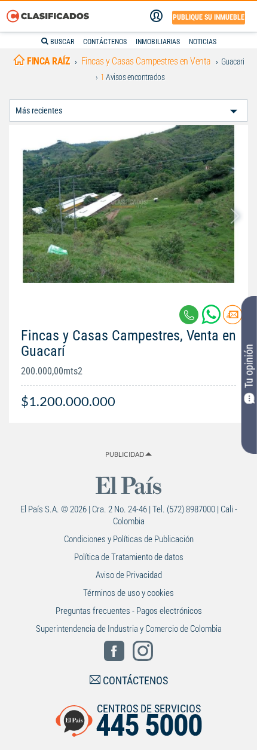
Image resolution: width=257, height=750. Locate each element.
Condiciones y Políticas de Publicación (129, 539)
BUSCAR (61, 42)
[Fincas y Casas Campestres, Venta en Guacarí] (128, 204)
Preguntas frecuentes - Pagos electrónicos (129, 610)
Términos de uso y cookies (128, 593)
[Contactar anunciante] (232, 319)
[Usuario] (156, 16)
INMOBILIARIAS (158, 42)
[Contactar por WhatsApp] (212, 319)
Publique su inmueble (208, 17)
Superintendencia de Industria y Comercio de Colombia (129, 628)
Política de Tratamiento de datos (128, 557)
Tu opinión (249, 366)
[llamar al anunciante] (188, 314)
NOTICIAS (202, 42)
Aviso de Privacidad (129, 575)
